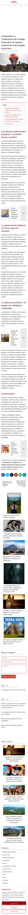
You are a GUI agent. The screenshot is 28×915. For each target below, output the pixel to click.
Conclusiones (9, 123)
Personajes (5, 880)
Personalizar (14, 907)
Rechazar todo (14, 911)
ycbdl (7, 699)
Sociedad (4, 883)
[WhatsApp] (20, 475)
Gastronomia (5, 860)
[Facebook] (3, 475)
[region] (14, 901)
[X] (12, 475)
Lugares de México (7, 871)
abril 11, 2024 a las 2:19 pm (12, 700)
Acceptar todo (14, 903)
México (4, 874)
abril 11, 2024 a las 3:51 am (12, 687)
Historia (4, 863)
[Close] (26, 888)
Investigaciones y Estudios (9, 866)
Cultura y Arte (5, 854)
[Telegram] (24, 475)
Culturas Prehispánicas (8, 857)
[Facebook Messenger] (7, 475)
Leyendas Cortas (6, 869)
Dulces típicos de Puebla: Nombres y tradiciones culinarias (7, 483)
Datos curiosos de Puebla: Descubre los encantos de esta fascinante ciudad (21, 483)
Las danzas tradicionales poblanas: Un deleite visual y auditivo (13, 110)
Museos (4, 877)
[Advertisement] (14, 20)
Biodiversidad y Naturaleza (9, 852)
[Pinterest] (16, 475)
